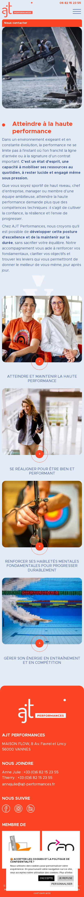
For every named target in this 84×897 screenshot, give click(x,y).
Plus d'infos (66, 872)
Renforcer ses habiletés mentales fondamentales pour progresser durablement (42, 566)
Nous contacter (15, 23)
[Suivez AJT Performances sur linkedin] (31, 812)
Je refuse (65, 878)
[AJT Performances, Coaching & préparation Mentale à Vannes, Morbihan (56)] (8, 9)
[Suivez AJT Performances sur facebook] (6, 812)
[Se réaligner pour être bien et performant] (42, 421)
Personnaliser (61, 884)
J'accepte (46, 878)
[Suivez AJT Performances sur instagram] (18, 812)
